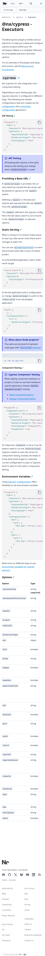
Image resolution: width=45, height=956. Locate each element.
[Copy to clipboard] (39, 122)
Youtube (5, 899)
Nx (3, 929)
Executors (32, 17)
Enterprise (6, 940)
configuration (8, 106)
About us (28, 924)
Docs (13, 3)
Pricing (27, 904)
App (26, 893)
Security (12, 880)
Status (4, 880)
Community (7, 904)
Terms (27, 910)
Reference (6, 17)
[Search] (31, 3)
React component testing (21, 394)
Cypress (19, 17)
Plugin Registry (8, 915)
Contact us (28, 940)
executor (30, 347)
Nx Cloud (6, 935)
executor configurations (19, 481)
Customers (6, 910)
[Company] (25, 954)
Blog (4, 893)
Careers (27, 929)
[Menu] (41, 3)
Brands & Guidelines (33, 935)
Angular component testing (23, 398)
